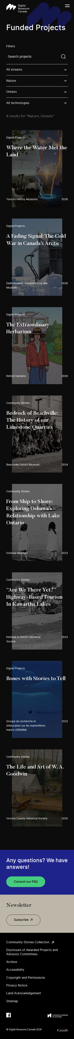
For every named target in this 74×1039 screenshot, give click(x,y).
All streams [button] (14, 69)
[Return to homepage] (18, 8)
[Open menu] (67, 8)
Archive (11, 961)
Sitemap (12, 1001)
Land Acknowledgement (23, 993)
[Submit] (63, 56)
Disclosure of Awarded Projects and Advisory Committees (32, 952)
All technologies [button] (17, 103)
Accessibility (15, 969)
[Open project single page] (37, 168)
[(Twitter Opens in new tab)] (16, 1015)
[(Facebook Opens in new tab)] (8, 1015)
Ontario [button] (11, 91)
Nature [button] (11, 80)
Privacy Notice (16, 985)
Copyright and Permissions (25, 977)
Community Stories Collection (27, 942)
